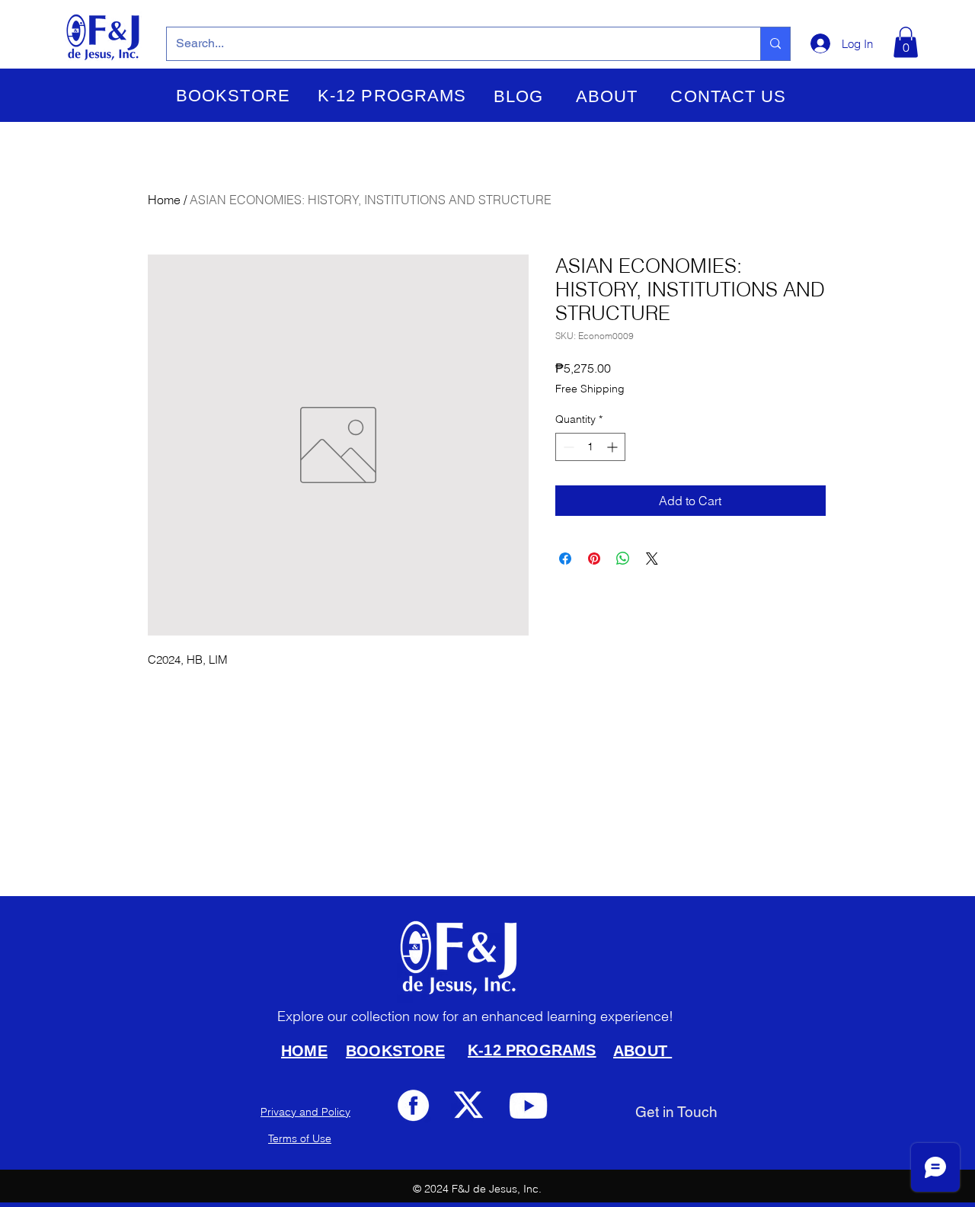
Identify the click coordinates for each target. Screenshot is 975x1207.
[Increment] (613, 447)
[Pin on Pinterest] (594, 558)
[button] (233, 96)
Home (164, 199)
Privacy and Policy (305, 1112)
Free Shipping (590, 388)
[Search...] (775, 43)
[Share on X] (652, 558)
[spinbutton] (590, 447)
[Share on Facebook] (565, 558)
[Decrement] (567, 447)
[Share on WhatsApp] (623, 558)
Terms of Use (299, 1138)
